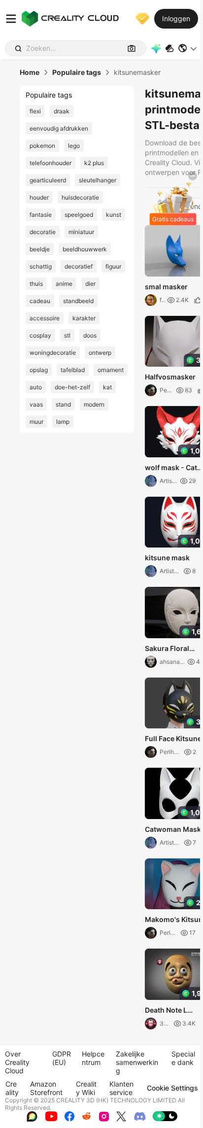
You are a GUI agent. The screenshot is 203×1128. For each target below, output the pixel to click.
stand (63, 404)
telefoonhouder (50, 163)
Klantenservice (121, 1088)
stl (67, 335)
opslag (39, 370)
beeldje (40, 249)
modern (94, 404)
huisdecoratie (80, 197)
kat (107, 387)
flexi (35, 111)
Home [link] (29, 72)
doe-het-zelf (72, 387)
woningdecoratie (53, 352)
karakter (84, 318)
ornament (111, 370)
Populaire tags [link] (76, 72)
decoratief (79, 266)
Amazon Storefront (46, 1088)
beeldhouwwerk (85, 249)
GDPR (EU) (61, 1058)
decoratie (43, 232)
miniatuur (81, 232)
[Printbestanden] (169, 48)
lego (74, 145)
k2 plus (94, 163)
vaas (36, 404)
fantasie (41, 214)
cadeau (40, 301)
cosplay (40, 335)
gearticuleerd (48, 180)
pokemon (42, 145)
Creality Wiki (86, 1088)
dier (90, 283)
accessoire (45, 318)
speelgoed (79, 214)
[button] (188, 48)
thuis (36, 283)
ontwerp (100, 352)
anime (64, 283)
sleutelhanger (97, 180)
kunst (113, 214)
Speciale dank (183, 1058)
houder (39, 197)
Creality (12, 1088)
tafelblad (73, 370)
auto (36, 387)
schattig (41, 266)
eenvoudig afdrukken (59, 128)
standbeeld (78, 301)
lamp (62, 421)
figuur (113, 266)
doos (90, 335)
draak (61, 111)
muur (36, 421)
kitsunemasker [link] (137, 72)
